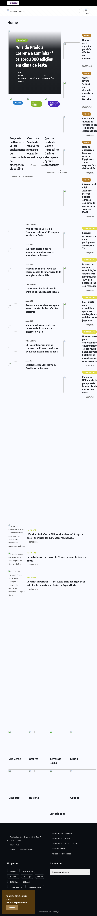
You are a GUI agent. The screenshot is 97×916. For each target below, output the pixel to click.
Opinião (74, 797)
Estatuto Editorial (59, 848)
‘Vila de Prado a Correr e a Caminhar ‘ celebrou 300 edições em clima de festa (42, 232)
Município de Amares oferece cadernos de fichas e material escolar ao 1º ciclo (40, 328)
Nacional (34, 797)
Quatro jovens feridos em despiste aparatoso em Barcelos (87, 88)
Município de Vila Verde (62, 833)
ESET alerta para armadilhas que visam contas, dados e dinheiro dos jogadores (89, 311)
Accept (12, 908)
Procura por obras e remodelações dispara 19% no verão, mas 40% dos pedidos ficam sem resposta (89, 275)
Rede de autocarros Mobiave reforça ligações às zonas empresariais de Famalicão (89, 157)
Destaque (28, 877)
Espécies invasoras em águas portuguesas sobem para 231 (89, 240)
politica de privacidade (16, 902)
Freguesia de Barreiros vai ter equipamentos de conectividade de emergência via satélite (43, 272)
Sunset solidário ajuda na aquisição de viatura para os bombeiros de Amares (40, 252)
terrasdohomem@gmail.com (21, 849)
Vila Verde (15, 758)
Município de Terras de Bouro (65, 843)
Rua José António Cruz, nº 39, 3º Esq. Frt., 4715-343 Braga (25, 838)
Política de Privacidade (61, 853)
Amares (33, 758)
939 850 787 (14, 845)
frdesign (56, 912)
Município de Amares (61, 838)
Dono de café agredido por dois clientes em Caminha (87, 49)
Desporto (14, 797)
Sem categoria (16, 887)
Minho (74, 758)
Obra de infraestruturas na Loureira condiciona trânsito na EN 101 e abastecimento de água (42, 348)
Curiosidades (57, 813)
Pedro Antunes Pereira (22, 78)
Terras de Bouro (55, 760)
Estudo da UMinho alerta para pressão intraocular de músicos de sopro (89, 384)
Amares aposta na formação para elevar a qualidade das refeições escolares (42, 308)
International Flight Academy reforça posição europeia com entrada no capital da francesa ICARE (89, 198)
